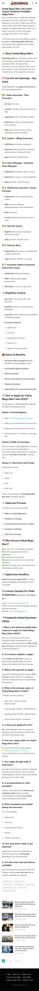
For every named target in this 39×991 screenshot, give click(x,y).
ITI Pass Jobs (22, 887)
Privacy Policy (27, 980)
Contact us (26, 974)
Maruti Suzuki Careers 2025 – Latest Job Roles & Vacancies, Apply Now (25, 904)
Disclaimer (27, 977)
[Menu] (3, 3)
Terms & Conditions (13, 980)
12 (17, 961)
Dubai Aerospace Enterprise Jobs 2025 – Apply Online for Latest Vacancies (24, 948)
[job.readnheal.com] (19, 3)
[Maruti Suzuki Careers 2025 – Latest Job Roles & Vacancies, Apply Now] (7, 905)
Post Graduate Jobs (9, 890)
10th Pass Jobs (7, 881)
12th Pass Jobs (19, 881)
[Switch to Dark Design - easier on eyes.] (32, 3)
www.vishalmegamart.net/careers (21, 418)
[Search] (36, 3)
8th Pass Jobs (18, 884)
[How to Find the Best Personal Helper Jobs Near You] (7, 927)
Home (9, 974)
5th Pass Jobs (7, 884)
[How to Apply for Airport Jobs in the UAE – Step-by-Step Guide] (7, 938)
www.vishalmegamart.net (18, 611)
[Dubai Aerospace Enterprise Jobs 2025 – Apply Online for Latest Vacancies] (7, 949)
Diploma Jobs (30, 884)
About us (16, 974)
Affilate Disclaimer (13, 977)
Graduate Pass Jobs (9, 887)
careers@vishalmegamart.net (18, 603)
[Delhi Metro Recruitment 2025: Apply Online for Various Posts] (7, 917)
